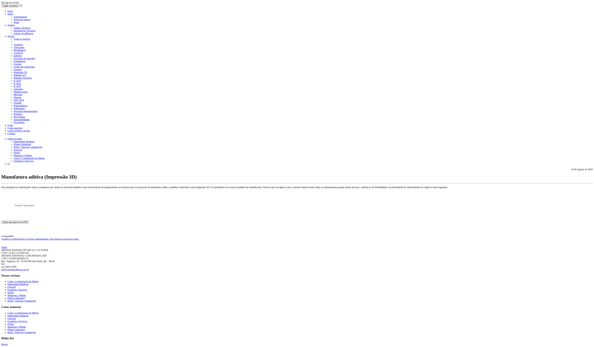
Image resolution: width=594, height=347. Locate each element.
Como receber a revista (18, 130)
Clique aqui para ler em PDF (15, 222)
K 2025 (17, 86)
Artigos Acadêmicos (23, 33)
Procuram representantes (25, 111)
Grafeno (18, 69)
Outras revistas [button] (14, 138)
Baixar (4, 344)
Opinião (18, 103)
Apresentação (20, 16)
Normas (17, 97)
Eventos (18, 64)
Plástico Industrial (22, 144)
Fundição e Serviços (23, 161)
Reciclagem (19, 117)
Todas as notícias (22, 39)
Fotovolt (18, 150)
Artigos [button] (11, 25)
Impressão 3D (20, 72)
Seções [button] (10, 36)
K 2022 (17, 83)
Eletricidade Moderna (24, 141)
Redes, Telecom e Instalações (28, 147)
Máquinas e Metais (23, 155)
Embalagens (20, 61)
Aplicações (19, 47)
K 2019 (17, 80)
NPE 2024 (19, 100)
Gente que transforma (24, 66)
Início (10, 11)
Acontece (18, 44)
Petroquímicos (21, 105)
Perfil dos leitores (22, 19)
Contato (11, 133)
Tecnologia (19, 122)
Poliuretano (19, 108)
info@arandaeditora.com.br (15, 269)
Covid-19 (18, 53)
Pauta (16, 22)
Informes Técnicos (23, 78)
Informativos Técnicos (24, 30)
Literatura (18, 89)
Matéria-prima (20, 91)
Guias (10, 125)
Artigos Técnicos (22, 28)
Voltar (4, 247)
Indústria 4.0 (20, 75)
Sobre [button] (10, 14)
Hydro (17, 152)
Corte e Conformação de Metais (29, 158)
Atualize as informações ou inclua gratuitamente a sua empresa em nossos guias (40, 239)
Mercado (18, 94)
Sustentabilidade (22, 119)
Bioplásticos (20, 50)
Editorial (18, 55)
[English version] (8, 164)
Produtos (18, 114)
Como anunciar (14, 128)
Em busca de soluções (24, 58)
